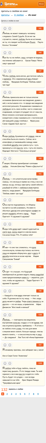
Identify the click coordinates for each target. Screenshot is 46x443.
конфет (35, 211)
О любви (19, 15)
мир (29, 79)
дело (4, 301)
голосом (16, 323)
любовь (22, 39)
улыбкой (6, 188)
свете (4, 232)
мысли (20, 148)
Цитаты (5, 15)
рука (34, 247)
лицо (23, 58)
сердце (31, 136)
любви (5, 166)
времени (7, 79)
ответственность (34, 301)
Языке (32, 42)
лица (4, 253)
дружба (5, 256)
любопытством (26, 188)
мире (20, 295)
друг (35, 253)
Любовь (6, 179)
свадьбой (39, 275)
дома (15, 229)
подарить (12, 214)
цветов (14, 211)
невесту (25, 277)
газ (12, 185)
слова (16, 121)
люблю (8, 368)
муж (9, 232)
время (36, 323)
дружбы (15, 145)
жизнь (14, 232)
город (26, 214)
